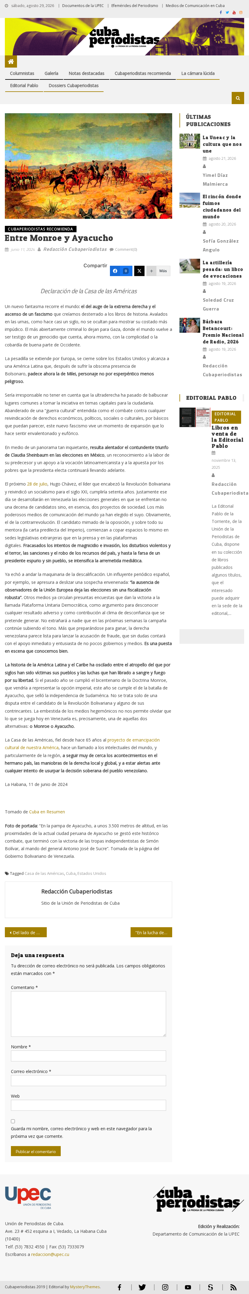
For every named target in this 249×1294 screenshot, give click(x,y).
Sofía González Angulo (221, 245)
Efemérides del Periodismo (134, 5)
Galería (51, 73)
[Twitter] (139, 271)
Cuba (71, 873)
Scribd (209, 1289)
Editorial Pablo (24, 85)
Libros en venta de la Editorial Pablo (228, 436)
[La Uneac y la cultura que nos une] (189, 141)
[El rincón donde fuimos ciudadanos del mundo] (189, 200)
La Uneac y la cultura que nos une (222, 144)
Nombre (21, 1047)
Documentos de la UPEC (83, 5)
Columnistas (22, 73)
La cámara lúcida (198, 73)
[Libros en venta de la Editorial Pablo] (194, 417)
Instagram (165, 1289)
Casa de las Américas (44, 873)
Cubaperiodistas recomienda (143, 73)
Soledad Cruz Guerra (218, 304)
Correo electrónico (31, 1071)
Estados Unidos (91, 873)
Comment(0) (126, 249)
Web (15, 1096)
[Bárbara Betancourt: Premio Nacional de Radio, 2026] (189, 325)
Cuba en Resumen (47, 812)
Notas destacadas (86, 73)
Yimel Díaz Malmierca (215, 179)
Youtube (188, 1289)
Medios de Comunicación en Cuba (195, 5)
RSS (229, 1289)
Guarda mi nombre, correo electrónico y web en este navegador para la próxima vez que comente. (81, 1132)
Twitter (141, 1289)
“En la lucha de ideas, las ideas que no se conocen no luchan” (153, 932)
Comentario (24, 987)
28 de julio (37, 484)
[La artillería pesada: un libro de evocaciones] (189, 266)
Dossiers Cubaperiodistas (74, 85)
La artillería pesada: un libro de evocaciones (223, 269)
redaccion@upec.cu (50, 1254)
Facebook (119, 1289)
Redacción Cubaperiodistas (75, 249)
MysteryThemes (85, 1286)
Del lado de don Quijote (30, 932)
